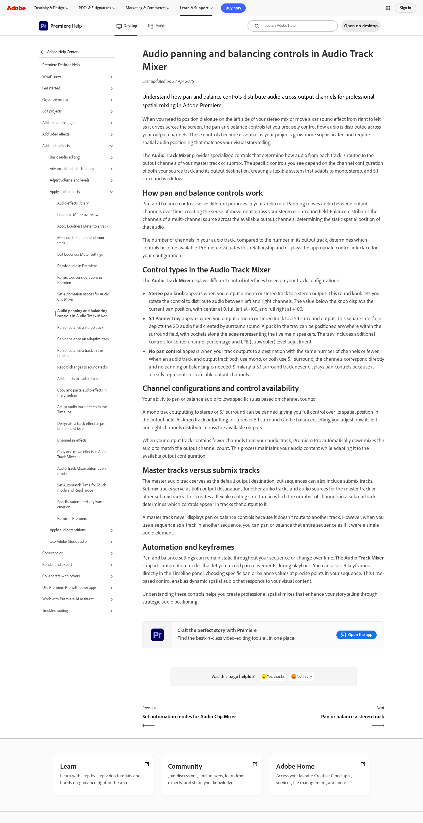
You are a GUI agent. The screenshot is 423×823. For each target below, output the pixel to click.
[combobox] (292, 26)
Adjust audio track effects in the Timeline (82, 409)
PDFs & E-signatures (95, 7)
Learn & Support (194, 7)
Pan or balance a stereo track (80, 327)
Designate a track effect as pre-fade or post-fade (81, 426)
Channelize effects (72, 440)
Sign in (405, 7)
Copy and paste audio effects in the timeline (81, 393)
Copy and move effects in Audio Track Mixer (82, 454)
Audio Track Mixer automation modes (81, 471)
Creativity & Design (49, 7)
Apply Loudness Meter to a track (82, 226)
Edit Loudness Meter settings (80, 254)
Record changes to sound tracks (82, 367)
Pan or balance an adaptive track (83, 339)
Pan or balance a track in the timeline (80, 353)
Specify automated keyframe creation (80, 504)
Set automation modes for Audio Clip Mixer (83, 297)
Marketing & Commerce (145, 7)
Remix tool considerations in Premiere (79, 280)
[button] (387, 8)
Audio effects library (73, 203)
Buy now (233, 8)
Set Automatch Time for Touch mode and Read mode (81, 488)
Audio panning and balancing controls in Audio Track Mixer (82, 313)
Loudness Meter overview (77, 214)
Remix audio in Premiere (77, 265)
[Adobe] (16, 8)
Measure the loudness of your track (80, 240)
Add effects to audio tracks (78, 378)
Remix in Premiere (72, 518)
